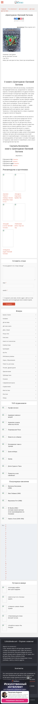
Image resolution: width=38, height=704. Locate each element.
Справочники (7, 386)
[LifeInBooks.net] (19, 2)
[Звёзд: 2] (19, 27)
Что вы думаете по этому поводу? (13, 266)
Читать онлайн (8, 65)
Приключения (7, 371)
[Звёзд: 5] (23, 27)
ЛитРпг (5, 352)
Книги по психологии (9, 341)
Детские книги (7, 326)
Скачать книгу (8, 71)
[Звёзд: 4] (22, 27)
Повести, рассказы (8, 364)
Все (3, 525)
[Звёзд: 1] (17, 27)
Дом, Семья (6, 330)
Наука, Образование (9, 360)
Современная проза (9, 383)
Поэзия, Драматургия (9, 368)
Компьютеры (7, 345)
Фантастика (6, 390)
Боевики (5, 318)
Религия (5, 379)
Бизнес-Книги (7, 315)
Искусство (6, 334)
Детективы (6, 322)
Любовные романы (8, 356)
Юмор (4, 398)
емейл (5, 290)
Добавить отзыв (19, 21)
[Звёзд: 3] (20, 27)
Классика (5, 337)
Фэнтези (5, 394)
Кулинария (6, 349)
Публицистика (7, 375)
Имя (4, 283)
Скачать (15, 159)
